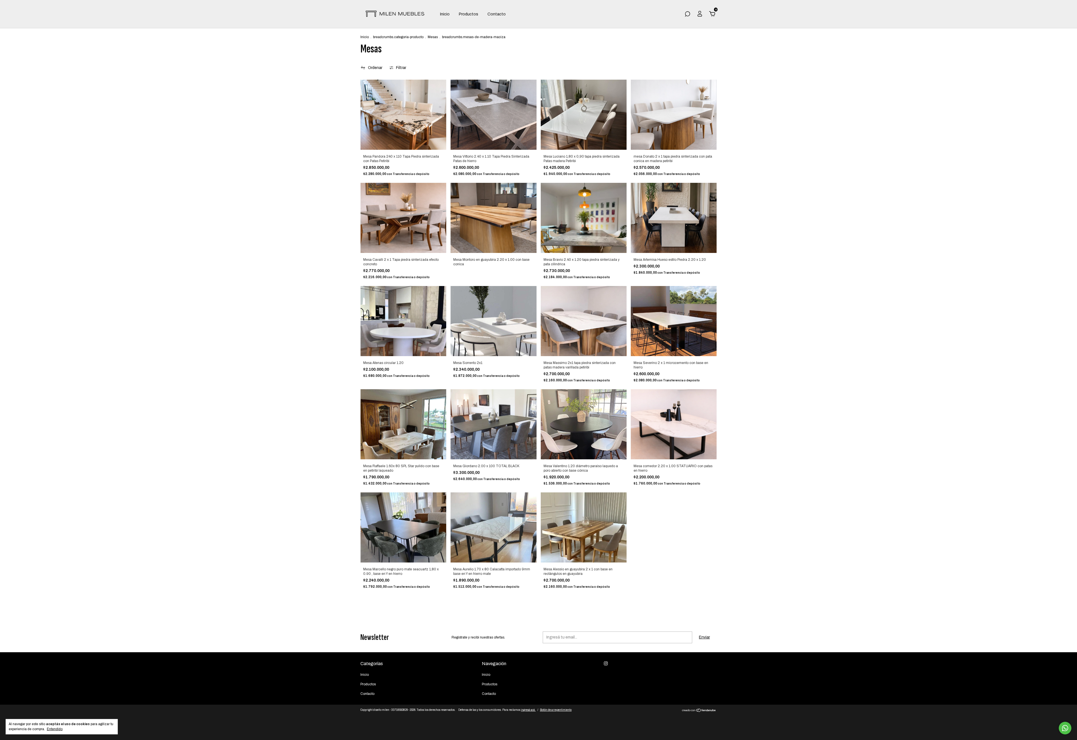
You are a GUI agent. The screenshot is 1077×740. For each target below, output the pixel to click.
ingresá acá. (528, 709)
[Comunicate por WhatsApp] (1065, 728)
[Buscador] (687, 15)
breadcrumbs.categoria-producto (398, 37)
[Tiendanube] (699, 711)
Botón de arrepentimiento (556, 709)
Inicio (445, 14)
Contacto (496, 14)
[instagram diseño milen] (606, 663)
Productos (468, 14)
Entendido (55, 729)
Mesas (433, 37)
